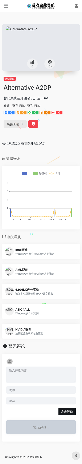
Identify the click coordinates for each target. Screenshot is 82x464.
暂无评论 (16, 346)
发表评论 (67, 411)
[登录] (76, 6)
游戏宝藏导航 (34, 456)
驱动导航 (10, 78)
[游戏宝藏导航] (41, 5)
